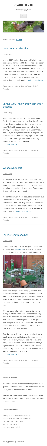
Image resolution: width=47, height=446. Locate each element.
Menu (23, 16)
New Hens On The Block (16, 48)
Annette (19, 40)
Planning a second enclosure (13, 421)
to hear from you (9, 401)
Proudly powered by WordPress (13, 442)
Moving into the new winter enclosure (16, 415)
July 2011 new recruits (10, 424)
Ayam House (23, 5)
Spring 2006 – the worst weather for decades (23, 105)
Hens (22, 86)
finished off (19, 249)
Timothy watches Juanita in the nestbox (17, 418)
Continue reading (35, 80)
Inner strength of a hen (15, 234)
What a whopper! (12, 168)
